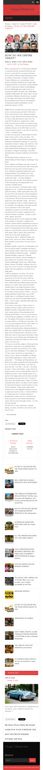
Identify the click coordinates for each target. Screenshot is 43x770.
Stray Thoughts (13, 767)
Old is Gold (10, 678)
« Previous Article (13, 442)
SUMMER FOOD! (17, 434)
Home (7, 24)
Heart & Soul (35, 767)
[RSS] (33, 2)
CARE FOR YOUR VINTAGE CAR (20, 729)
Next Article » (30, 442)
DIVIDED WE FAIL (13, 739)
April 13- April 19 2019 (21, 24)
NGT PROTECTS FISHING (17, 734)
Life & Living (27, 62)
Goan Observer (22, 9)
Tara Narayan (24, 64)
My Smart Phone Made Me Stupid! (20, 725)
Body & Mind (28, 767)
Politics (6, 767)
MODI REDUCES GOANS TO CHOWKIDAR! (13, 450)
